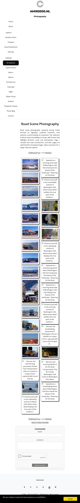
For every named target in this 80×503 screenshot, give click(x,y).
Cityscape (10, 87)
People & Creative (10, 106)
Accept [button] (70, 499)
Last (50, 153)
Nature (10, 77)
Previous (34, 153)
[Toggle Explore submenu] (15, 31)
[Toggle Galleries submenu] (16, 56)
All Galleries (11, 63)
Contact (11, 116)
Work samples (54, 494)
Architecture (10, 82)
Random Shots (10, 37)
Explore (9, 33)
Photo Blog (11, 111)
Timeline (11, 42)
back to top (40, 480)
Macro (10, 72)
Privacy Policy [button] (8, 500)
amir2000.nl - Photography (39, 494)
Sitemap (11, 52)
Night (11, 92)
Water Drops (11, 96)
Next (47, 153)
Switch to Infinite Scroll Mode (40, 422)
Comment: (40, 440)
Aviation (11, 101)
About (11, 26)
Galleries (8, 58)
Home (11, 21)
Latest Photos (11, 68)
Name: (40, 432)
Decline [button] (59, 499)
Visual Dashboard (10, 47)
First (30, 153)
